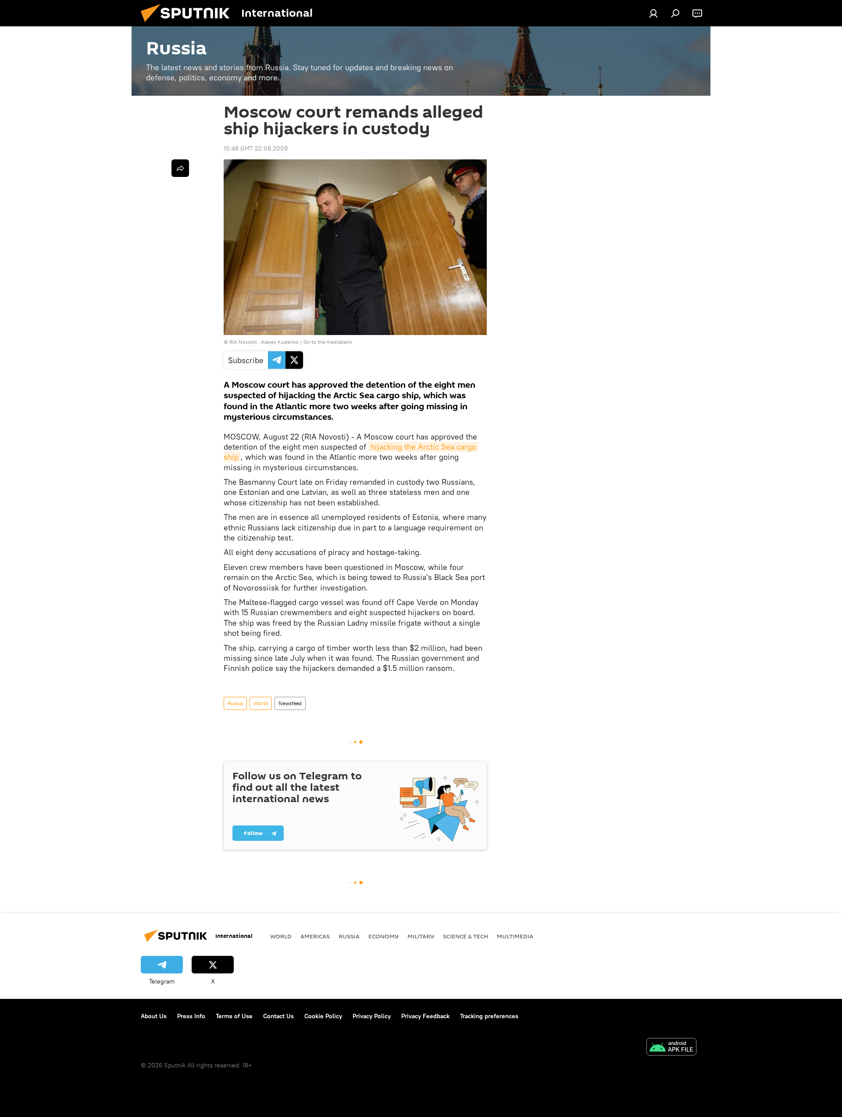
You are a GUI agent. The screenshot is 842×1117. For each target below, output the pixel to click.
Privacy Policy (372, 1016)
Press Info (191, 1016)
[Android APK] (671, 1048)
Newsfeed (290, 703)
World (260, 703)
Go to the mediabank (327, 342)
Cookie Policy (323, 1016)
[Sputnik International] (188, 24)
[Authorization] (653, 13)
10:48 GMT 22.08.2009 (256, 148)
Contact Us (278, 1016)
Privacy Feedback (425, 1016)
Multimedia (515, 936)
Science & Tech (465, 936)
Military (420, 936)
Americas (315, 936)
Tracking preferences (489, 1016)
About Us (154, 1016)
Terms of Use (234, 1016)
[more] (180, 168)
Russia (235, 703)
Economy (383, 936)
